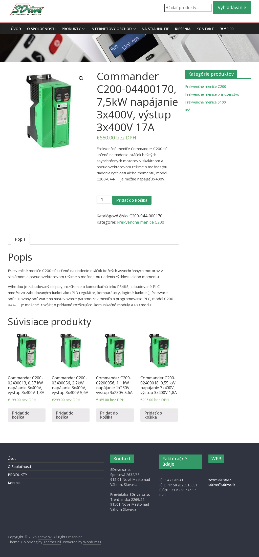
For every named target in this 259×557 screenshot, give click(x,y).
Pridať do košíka (131, 200)
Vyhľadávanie (232, 7)
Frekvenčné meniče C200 (140, 222)
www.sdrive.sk (219, 479)
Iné (187, 110)
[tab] (20, 239)
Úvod (16, 28)
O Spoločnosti (41, 28)
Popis (20, 239)
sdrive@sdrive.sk (221, 484)
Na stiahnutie (155, 28)
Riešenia (182, 28)
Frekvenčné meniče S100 (205, 102)
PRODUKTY (71, 28)
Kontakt (205, 28)
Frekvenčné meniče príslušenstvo (212, 94)
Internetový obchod (111, 28)
